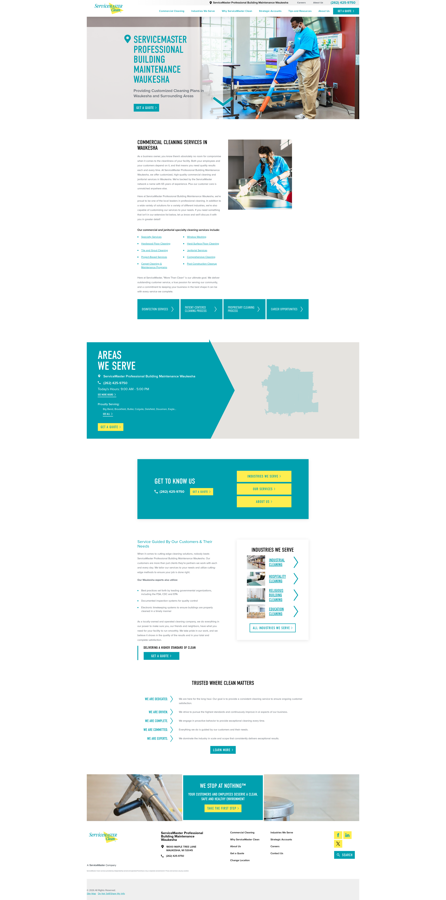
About (263, 502)
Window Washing (196, 236)
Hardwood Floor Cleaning (155, 243)
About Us (318, 2)
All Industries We (271, 628)
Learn (221, 750)
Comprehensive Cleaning (201, 257)
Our (263, 489)
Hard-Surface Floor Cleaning (203, 243)
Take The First (221, 808)
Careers (301, 2)
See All (106, 414)
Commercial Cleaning (171, 11)
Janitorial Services (197, 250)
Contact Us (277, 853)
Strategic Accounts (270, 11)
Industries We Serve (203, 11)
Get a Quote (237, 853)
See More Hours (105, 394)
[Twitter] (338, 844)
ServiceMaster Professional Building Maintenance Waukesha (250, 2)
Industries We (262, 476)
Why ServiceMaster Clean (237, 11)
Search (347, 855)
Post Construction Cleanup (202, 263)
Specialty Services (151, 236)
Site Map (91, 894)
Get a (109, 427)
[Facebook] (338, 835)
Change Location (240, 860)
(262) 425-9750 (343, 3)
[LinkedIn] (347, 835)
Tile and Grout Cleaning (154, 250)
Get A (345, 11)
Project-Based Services (154, 257)
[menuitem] (172, 11)
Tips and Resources (300, 11)
